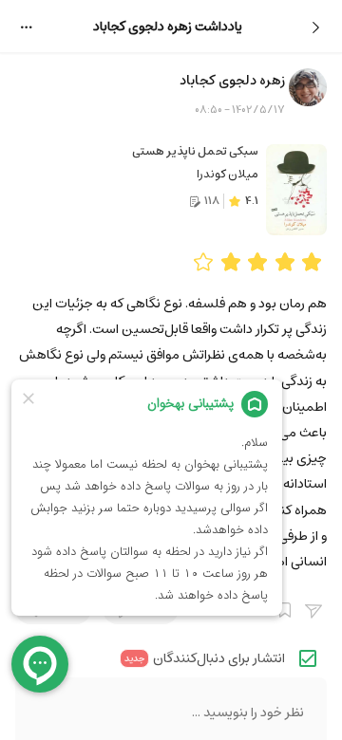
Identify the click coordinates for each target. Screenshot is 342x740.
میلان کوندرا (227, 174)
